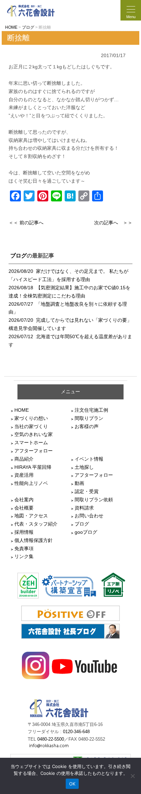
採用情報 (24, 532)
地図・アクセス (31, 515)
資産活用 (24, 475)
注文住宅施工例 (91, 410)
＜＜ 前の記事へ (26, 222)
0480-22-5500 (50, 739)
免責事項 (24, 548)
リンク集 (24, 556)
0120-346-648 (76, 731)
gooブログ (86, 532)
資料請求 (84, 508)
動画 (79, 483)
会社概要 (24, 508)
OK (72, 783)
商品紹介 (24, 459)
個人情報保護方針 (33, 540)
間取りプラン (89, 418)
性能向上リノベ (31, 483)
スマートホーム (31, 442)
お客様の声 (87, 426)
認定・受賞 (87, 491)
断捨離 (18, 38)
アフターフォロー (33, 450)
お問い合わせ (89, 515)
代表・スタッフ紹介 (35, 524)
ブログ (18, 256)
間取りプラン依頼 (94, 499)
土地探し (84, 467)
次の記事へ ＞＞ (113, 222)
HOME (21, 410)
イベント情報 (89, 459)
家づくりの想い (31, 418)
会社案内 (24, 499)
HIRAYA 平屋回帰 (32, 467)
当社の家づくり (31, 426)
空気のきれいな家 (33, 434)
